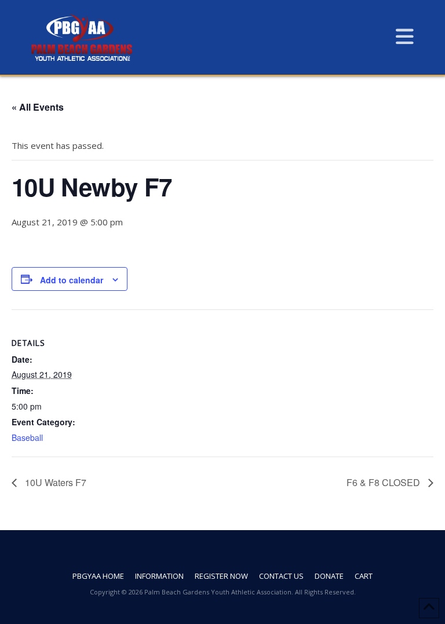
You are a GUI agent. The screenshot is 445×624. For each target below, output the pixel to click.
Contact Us (281, 576)
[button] (405, 36)
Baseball (27, 437)
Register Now (221, 576)
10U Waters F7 (54, 482)
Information (159, 576)
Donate (329, 576)
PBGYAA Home (98, 576)
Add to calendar (71, 280)
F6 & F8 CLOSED (384, 482)
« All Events (38, 107)
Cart (364, 576)
